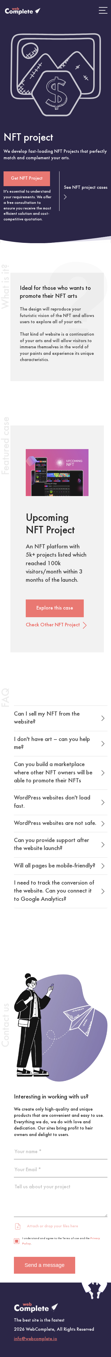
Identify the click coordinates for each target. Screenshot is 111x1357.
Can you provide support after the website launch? (51, 844)
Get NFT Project (27, 178)
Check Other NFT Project (53, 625)
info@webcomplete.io (35, 1338)
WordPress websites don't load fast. (52, 802)
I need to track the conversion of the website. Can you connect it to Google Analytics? (54, 891)
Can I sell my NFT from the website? (47, 718)
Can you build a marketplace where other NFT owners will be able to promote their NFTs (53, 773)
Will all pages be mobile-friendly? (54, 866)
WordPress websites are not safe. (55, 823)
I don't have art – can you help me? (52, 743)
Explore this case (54, 608)
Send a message (45, 1265)
